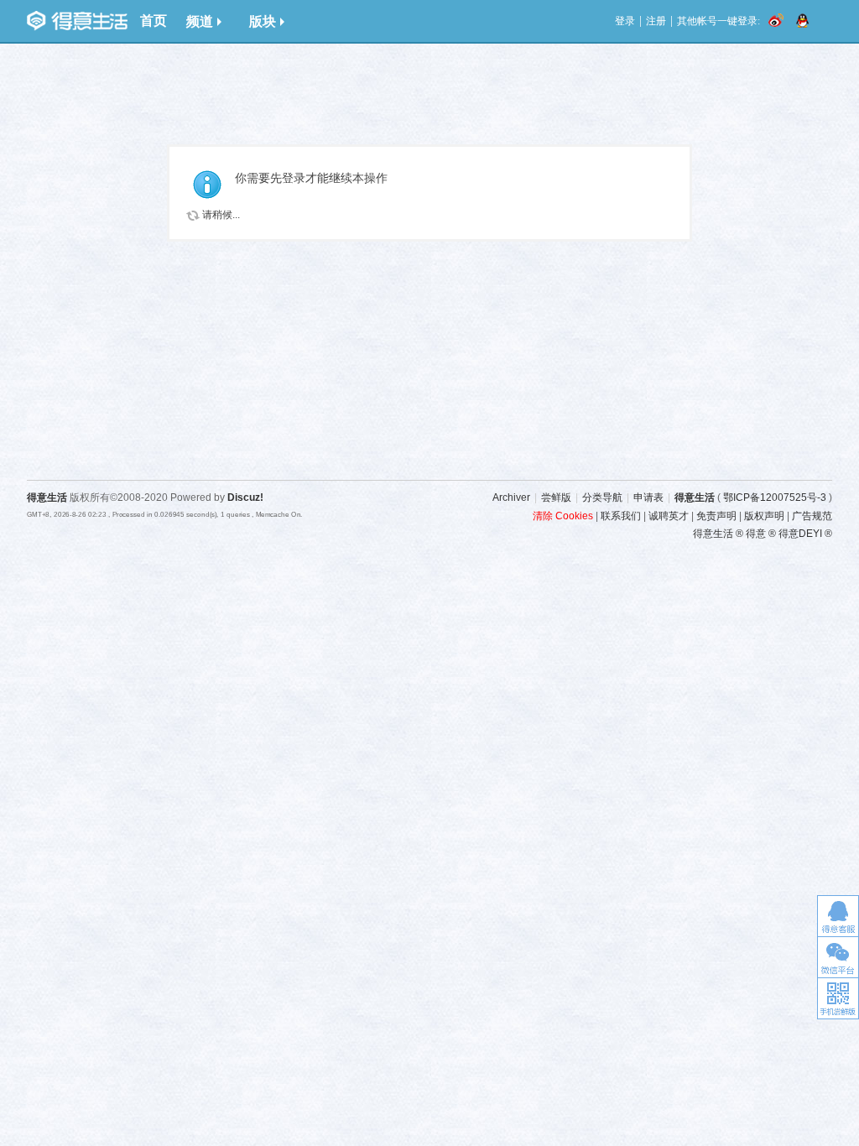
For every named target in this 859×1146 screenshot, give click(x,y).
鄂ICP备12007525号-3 (774, 497)
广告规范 (812, 516)
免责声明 (716, 516)
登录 (625, 21)
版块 (262, 21)
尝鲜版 (556, 497)
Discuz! (245, 497)
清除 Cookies (563, 516)
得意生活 (694, 497)
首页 (153, 20)
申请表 (648, 497)
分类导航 (602, 497)
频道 (199, 21)
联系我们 (621, 516)
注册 (656, 21)
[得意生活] (77, 21)
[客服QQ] (838, 915)
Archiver (511, 497)
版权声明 (764, 516)
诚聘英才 (668, 516)
